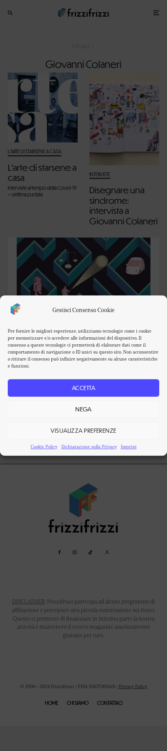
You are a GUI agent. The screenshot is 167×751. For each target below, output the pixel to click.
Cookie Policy (44, 446)
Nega (83, 409)
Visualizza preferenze (83, 430)
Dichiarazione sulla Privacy (89, 446)
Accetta (83, 387)
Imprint (129, 446)
